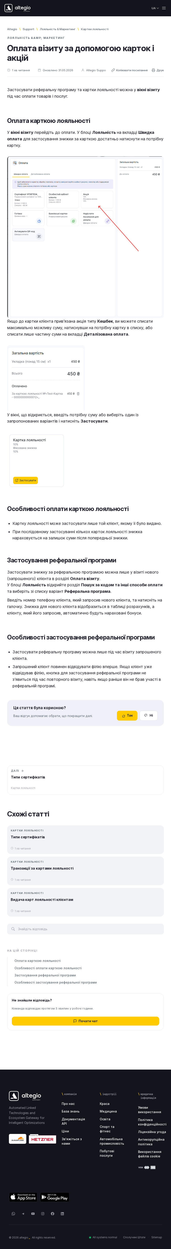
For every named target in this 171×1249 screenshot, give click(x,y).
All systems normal (105, 1237)
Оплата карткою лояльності (37, 961)
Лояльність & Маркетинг (57, 29)
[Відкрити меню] (164, 8)
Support (28, 29)
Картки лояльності (95, 29)
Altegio (12, 29)
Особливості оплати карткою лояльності (48, 968)
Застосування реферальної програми (45, 975)
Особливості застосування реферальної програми (55, 982)
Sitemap (156, 1237)
